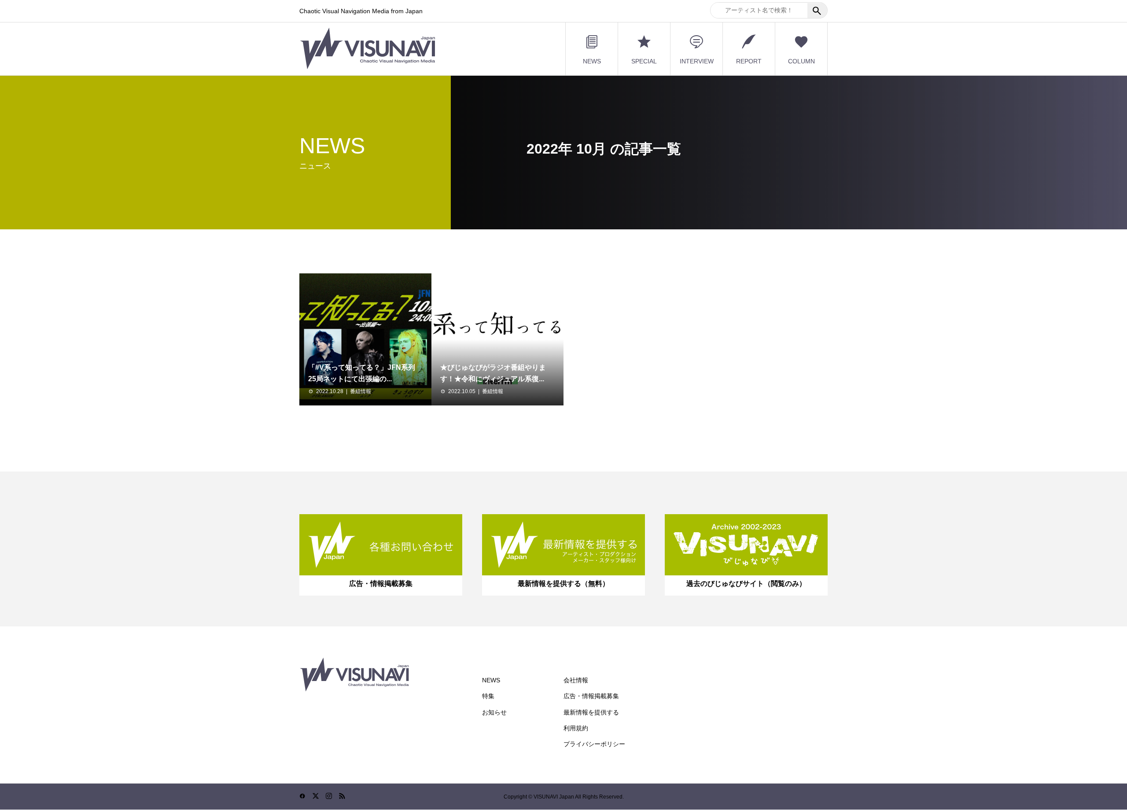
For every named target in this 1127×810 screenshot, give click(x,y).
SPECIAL (644, 61)
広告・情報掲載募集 (591, 696)
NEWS (592, 61)
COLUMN (801, 61)
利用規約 (576, 728)
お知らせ (494, 712)
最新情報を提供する (591, 712)
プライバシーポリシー (594, 743)
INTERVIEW (697, 61)
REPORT (749, 61)
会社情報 (576, 680)
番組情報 (360, 391)
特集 (488, 696)
